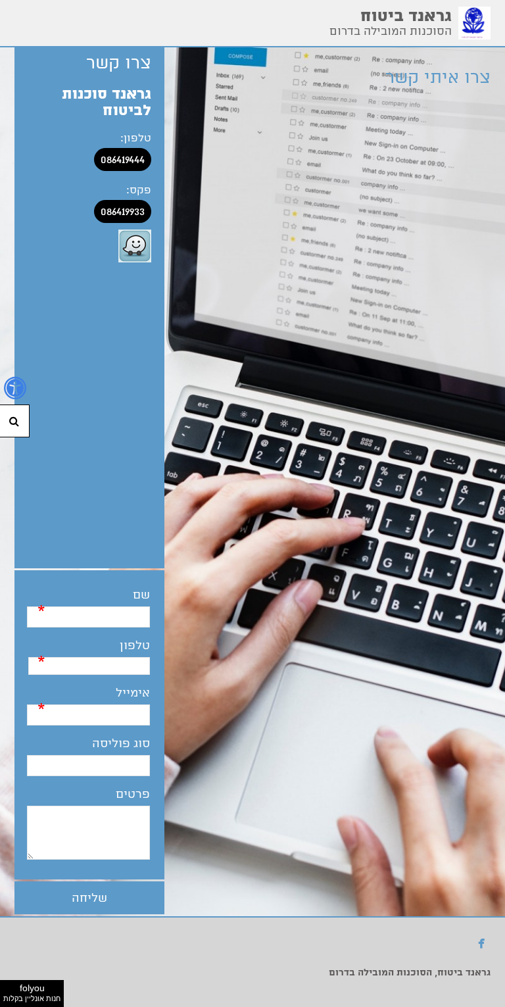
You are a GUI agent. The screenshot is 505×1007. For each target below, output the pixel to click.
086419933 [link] (123, 211)
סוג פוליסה (121, 743)
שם (141, 594)
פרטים (133, 794)
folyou (31, 992)
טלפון (135, 645)
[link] (474, 23)
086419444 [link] (123, 159)
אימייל (133, 692)
